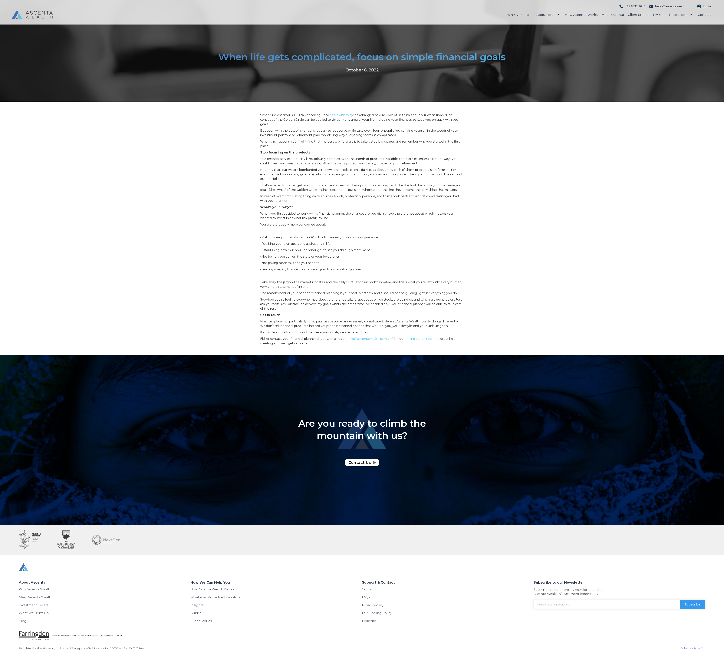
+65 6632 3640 (635, 6)
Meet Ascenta (612, 15)
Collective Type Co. (692, 648)
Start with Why (341, 115)
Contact (704, 15)
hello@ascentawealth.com (674, 6)
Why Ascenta (518, 15)
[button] (547, 15)
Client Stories (638, 15)
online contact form (421, 339)
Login (707, 6)
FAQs (657, 15)
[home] (32, 14)
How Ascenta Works (581, 15)
